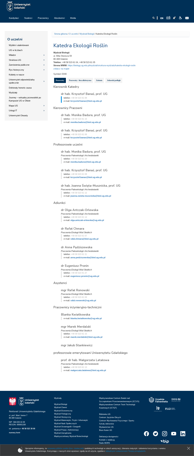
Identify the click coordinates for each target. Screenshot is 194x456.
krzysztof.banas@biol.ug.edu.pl (86, 101)
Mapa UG (13, 105)
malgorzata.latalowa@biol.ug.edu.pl (88, 370)
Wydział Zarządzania (62, 433)
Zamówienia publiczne (19, 65)
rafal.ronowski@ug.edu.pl (83, 300)
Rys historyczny (16, 70)
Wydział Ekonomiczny (63, 411)
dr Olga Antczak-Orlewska (79, 210)
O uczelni (14, 39)
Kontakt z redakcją (107, 440)
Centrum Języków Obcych (110, 417)
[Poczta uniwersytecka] (187, 18)
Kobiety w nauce (16, 74)
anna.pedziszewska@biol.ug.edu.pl (87, 257)
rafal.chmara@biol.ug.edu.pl (84, 239)
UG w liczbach (15, 50)
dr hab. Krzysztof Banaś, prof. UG (84, 94)
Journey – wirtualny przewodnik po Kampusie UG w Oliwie (25, 99)
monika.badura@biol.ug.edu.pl (85, 122)
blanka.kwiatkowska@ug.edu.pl (86, 318)
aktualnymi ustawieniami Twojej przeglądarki (125, 451)
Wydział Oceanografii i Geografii (67, 427)
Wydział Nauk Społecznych (65, 423)
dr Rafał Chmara (72, 229)
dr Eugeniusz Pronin (75, 266)
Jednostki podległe (114, 80)
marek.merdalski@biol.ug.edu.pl (86, 337)
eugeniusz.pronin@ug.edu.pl (84, 276)
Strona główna (60, 34)
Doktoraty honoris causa (20, 88)
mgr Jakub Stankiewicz (76, 345)
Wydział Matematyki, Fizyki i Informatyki (71, 420)
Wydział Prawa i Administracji (66, 430)
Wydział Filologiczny (62, 414)
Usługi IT (13, 110)
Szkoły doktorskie (106, 424)
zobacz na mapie (61, 68)
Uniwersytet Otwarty (18, 115)
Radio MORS (104, 443)
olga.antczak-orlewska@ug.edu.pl (87, 220)
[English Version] (162, 18)
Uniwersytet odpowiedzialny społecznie (22, 81)
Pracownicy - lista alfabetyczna (80, 80)
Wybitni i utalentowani (19, 45)
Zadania (99, 80)
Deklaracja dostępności (108, 437)
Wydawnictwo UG (106, 427)
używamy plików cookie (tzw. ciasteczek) (65, 448)
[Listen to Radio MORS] (168, 17)
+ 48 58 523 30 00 (27, 429)
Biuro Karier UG (105, 430)
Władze (12, 55)
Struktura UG (15, 60)
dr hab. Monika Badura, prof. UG (83, 115)
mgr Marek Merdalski (76, 327)
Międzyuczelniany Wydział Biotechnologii (71, 436)
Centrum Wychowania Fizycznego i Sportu (116, 421)
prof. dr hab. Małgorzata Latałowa (85, 360)
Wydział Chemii (60, 407)
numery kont (14, 433)
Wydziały (13, 92)
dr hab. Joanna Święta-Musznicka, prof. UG (90, 186)
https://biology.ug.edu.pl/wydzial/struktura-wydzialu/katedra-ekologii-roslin (101, 65)
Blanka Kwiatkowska (75, 315)
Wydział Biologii (87, 34)
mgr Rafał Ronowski (75, 290)
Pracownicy (60, 80)
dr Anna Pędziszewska (76, 247)
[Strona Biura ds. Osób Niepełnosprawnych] (180, 18)
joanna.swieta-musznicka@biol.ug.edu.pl (90, 196)
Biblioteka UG (104, 414)
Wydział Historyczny (62, 417)
